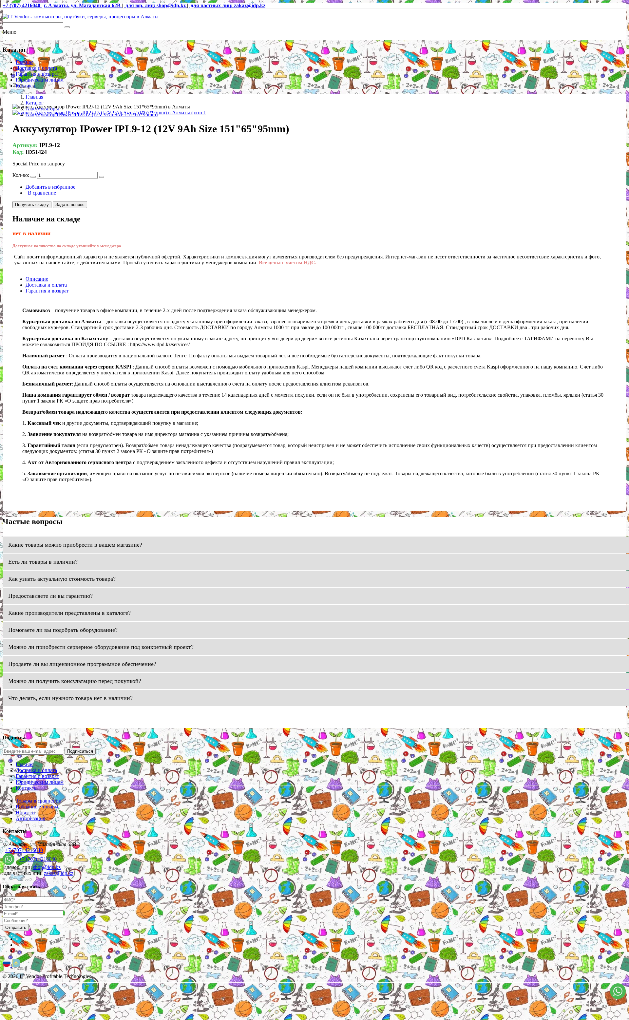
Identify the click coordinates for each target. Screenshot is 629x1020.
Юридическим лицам (40, 80)
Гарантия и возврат (37, 74)
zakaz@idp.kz (58, 873)
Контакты (27, 85)
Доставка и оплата (36, 68)
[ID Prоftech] (81, 16)
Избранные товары (37, 806)
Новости (25, 812)
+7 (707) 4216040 (24, 850)
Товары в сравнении (39, 800)
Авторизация (30, 818)
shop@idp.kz (47, 867)
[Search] (67, 27)
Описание (37, 279)
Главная (24, 62)
